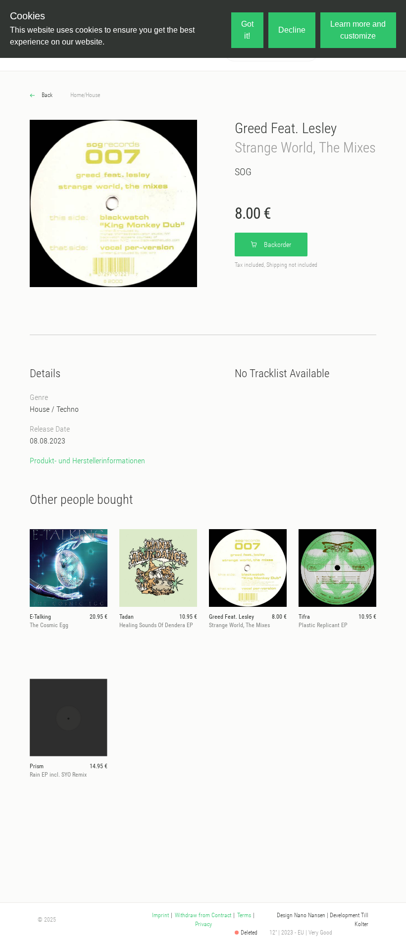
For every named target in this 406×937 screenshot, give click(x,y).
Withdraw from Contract (203, 915)
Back (46, 95)
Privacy (203, 924)
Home (77, 95)
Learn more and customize (358, 30)
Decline (291, 30)
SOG (243, 172)
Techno (67, 409)
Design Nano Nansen (301, 915)
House (93, 95)
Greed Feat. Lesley (286, 128)
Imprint (160, 915)
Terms (244, 915)
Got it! (247, 30)
